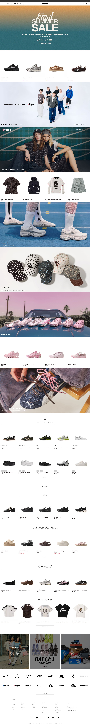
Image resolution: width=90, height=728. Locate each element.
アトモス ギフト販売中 (45, 1)
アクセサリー (23, 707)
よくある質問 (56, 707)
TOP (12, 699)
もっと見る (44, 477)
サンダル (13, 707)
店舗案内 (56, 704)
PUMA (42, 709)
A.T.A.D (33, 709)
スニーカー (13, 704)
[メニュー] (2, 4)
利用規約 (30, 723)
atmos (33, 704)
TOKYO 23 (33, 707)
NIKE (42, 704)
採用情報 (60, 723)
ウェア (22, 704)
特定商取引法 (35, 723)
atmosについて (57, 712)
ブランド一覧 (44, 693)
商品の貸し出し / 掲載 (58, 710)
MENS (8, 3)
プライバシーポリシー (42, 723)
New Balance (43, 710)
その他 (13, 709)
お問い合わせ (56, 709)
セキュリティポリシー (49, 723)
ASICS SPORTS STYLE (45, 707)
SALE (20, 3)
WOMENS (14, 3)
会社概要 (56, 723)
